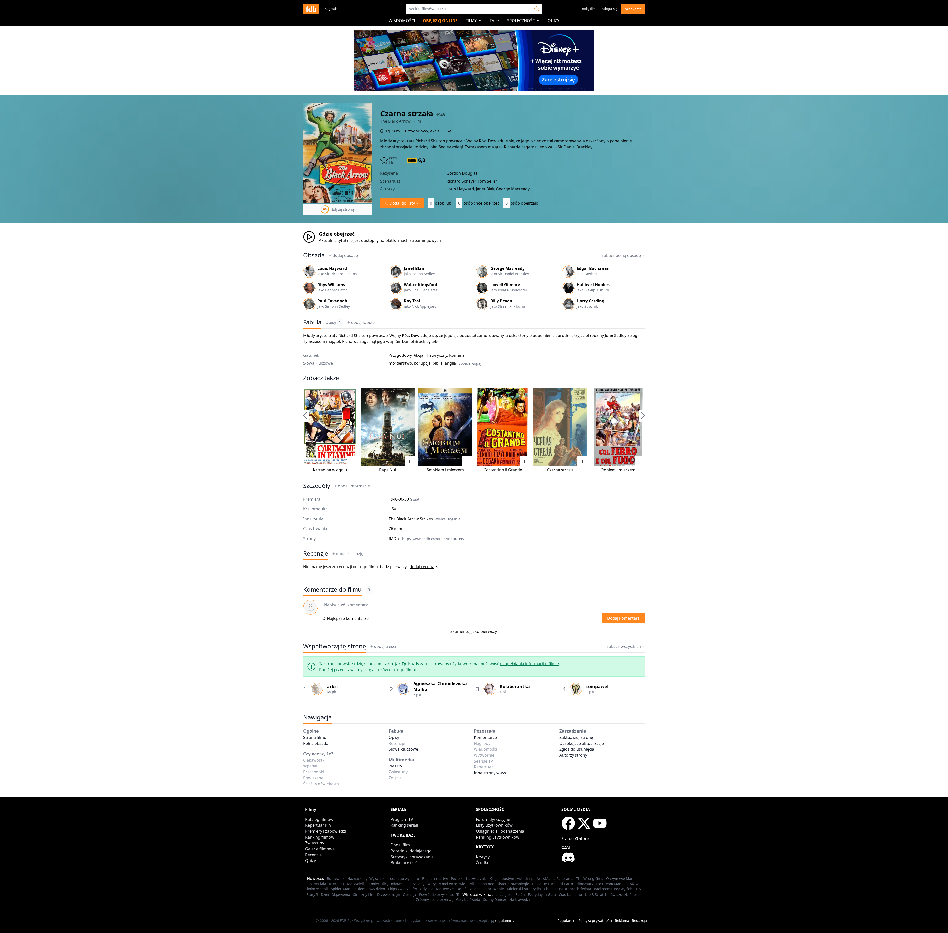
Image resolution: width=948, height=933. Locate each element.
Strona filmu (314, 737)
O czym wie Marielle (622, 878)
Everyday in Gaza (542, 894)
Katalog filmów (319, 819)
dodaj (345, 255)
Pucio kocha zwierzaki (469, 878)
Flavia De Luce (543, 883)
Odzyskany (415, 883)
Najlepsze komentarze (348, 618)
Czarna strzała (560, 470)
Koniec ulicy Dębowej (386, 883)
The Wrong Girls (589, 878)
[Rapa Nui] (387, 427)
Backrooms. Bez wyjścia (613, 888)
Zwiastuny (314, 843)
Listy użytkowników (494, 825)
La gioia (506, 894)
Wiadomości (402, 20)
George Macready (507, 268)
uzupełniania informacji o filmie (529, 663)
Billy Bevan (501, 301)
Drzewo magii (388, 894)
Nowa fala (318, 883)
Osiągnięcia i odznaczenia (500, 831)
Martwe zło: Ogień (451, 888)
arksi (435, 341)
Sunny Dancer (494, 899)
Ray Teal (412, 301)
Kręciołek (336, 883)
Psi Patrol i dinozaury (575, 883)
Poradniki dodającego (411, 851)
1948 (440, 115)
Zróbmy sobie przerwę (434, 899)
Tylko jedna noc (481, 883)
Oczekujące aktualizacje (581, 743)
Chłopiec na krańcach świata (567, 888)
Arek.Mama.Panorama (555, 878)
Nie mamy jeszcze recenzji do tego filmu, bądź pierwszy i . (370, 566)
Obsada (314, 255)
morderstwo (400, 363)
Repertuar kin (318, 825)
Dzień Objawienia (335, 894)
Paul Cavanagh (332, 301)
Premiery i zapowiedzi (325, 831)
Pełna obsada (315, 743)
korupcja (422, 363)
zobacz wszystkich (624, 646)
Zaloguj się (609, 8)
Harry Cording (590, 301)
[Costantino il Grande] (503, 427)
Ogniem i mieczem (618, 470)
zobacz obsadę (621, 255)
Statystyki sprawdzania (412, 856)
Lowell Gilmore (505, 284)
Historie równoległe (513, 883)
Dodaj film (588, 8)
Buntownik (335, 878)
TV (492, 20)
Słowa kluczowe (403, 749)
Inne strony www (490, 773)
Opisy (333, 322)
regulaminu (504, 920)
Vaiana (475, 888)
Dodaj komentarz (623, 618)
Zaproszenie (494, 888)
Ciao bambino (570, 894)
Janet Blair (414, 268)
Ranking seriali (404, 825)
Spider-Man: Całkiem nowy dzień (358, 888)
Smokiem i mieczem (445, 470)
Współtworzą (334, 646)
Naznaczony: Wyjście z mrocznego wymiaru (383, 878)
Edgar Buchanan (593, 268)
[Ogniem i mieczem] (618, 427)
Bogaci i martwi (435, 878)
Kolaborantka (515, 686)
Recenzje (315, 553)
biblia (438, 363)
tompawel (597, 686)
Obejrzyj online (440, 20)
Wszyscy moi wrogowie (446, 883)
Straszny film (363, 894)
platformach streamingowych (413, 240)
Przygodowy (416, 131)
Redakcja (639, 920)
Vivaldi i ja (525, 878)
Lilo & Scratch (596, 894)
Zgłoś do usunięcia (576, 749)
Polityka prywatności (595, 920)
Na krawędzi (519, 899)
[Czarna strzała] (560, 427)
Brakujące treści (405, 862)
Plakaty (395, 766)
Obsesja (409, 894)
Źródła (482, 862)
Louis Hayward (332, 268)
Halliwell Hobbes (593, 284)
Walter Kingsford (420, 284)
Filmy (471, 20)
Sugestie (331, 8)
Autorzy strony (573, 755)
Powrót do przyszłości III (439, 894)
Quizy (553, 20)
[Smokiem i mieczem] (445, 427)
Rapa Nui (387, 470)
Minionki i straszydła (524, 888)
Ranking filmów (319, 837)
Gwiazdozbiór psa (625, 894)
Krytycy (483, 856)
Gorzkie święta (468, 899)
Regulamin (566, 920)
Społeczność (521, 20)
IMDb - (426, 538)
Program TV (402, 819)
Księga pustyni (502, 878)
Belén (520, 894)
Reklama (622, 920)
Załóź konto (633, 9)
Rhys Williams (331, 284)
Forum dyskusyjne (493, 819)
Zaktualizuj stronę (576, 737)
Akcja (435, 131)
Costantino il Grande (503, 470)
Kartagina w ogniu (330, 470)
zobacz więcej (470, 363)
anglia (450, 363)
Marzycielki (356, 883)
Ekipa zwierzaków (402, 888)
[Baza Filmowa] (311, 9)
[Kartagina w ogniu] (330, 427)
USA (447, 131)
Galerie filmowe (320, 849)
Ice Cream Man (608, 883)
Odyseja (426, 888)
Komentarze (485, 737)
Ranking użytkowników (497, 837)
